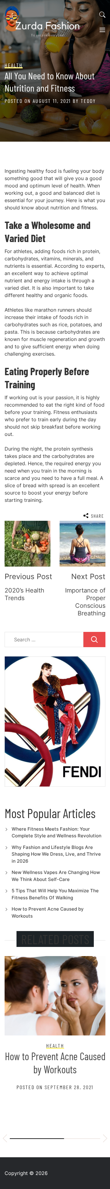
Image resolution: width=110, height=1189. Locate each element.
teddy (88, 100)
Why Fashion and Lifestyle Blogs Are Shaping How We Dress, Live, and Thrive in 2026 (56, 854)
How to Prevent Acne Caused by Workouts (55, 1062)
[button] (5, 1139)
